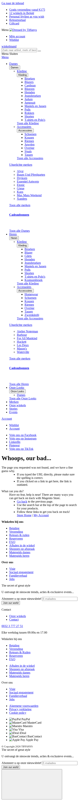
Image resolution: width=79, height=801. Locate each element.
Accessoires (25, 130)
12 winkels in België (21, 13)
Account (7, 418)
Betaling (14, 528)
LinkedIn (14, 442)
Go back (22, 501)
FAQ (12, 542)
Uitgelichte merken (20, 164)
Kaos (20, 191)
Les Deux (23, 345)
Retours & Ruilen (19, 652)
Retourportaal (17, 20)
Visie (12, 568)
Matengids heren (19, 555)
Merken (14, 401)
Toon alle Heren (19, 384)
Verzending (16, 531)
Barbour (22, 334)
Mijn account (17, 36)
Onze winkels (17, 405)
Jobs (12, 579)
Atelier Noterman (27, 331)
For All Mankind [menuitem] (27, 338)
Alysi (20, 171)
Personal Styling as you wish (26, 16)
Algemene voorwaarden (23, 705)
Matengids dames (19, 552)
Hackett (21, 341)
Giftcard (14, 23)
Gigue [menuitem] (20, 188)
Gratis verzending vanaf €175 (27, 9)
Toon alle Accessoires (30, 158)
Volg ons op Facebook (22, 435)
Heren (14, 238)
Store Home (24, 515)
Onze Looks (17, 391)
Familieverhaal (18, 575)
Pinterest (14, 445)
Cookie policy (17, 712)
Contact (14, 619)
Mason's (22, 348)
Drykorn (22, 178)
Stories (13, 408)
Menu (5, 57)
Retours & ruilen (19, 535)
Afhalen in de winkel (22, 545)
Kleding (22, 75)
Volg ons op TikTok (21, 448)
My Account (41, 515)
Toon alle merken (19, 205)
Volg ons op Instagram (22, 438)
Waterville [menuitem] (23, 352)
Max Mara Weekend (29, 195)
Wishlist (14, 39)
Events (13, 412)
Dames (15, 67)
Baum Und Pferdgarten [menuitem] (31, 174)
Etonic (21, 185)
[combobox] (19, 50)
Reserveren (16, 538)
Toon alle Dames (19, 230)
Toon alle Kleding (28, 123)
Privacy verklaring (20, 709)
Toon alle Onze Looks (22, 398)
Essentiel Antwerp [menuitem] (28, 181)
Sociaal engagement (21, 572)
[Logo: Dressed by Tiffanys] (23, 30)
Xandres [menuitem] (22, 198)
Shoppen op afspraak (22, 548)
